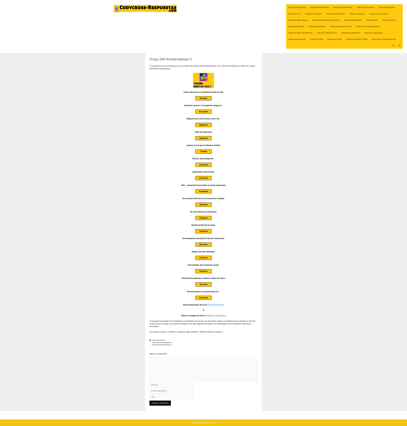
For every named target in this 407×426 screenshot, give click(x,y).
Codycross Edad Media (352, 20)
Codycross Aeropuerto (296, 39)
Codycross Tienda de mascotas (367, 26)
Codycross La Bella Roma (350, 33)
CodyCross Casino (215, 305)
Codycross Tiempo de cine (327, 33)
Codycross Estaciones (386, 7)
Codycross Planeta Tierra (319, 7)
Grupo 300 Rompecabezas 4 (162, 342)
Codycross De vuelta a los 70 (341, 26)
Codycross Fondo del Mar (342, 7)
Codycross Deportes (357, 14)
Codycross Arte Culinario (335, 14)
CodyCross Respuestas (215, 316)
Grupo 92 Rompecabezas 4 (161, 345)
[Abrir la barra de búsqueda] (393, 45)
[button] (400, 45)
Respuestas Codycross (206, 423)
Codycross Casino (389, 20)
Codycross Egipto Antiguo (298, 20)
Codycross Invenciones (365, 7)
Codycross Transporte (313, 14)
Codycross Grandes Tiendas (356, 39)
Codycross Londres (334, 39)
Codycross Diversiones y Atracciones (326, 20)
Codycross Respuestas (297, 7)
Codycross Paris (372, 20)
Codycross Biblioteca (296, 26)
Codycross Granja (316, 39)
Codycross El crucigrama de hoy (384, 39)
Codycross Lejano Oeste (373, 33)
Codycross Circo (294, 14)
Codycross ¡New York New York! (300, 33)
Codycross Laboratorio (316, 26)
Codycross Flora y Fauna (378, 14)
